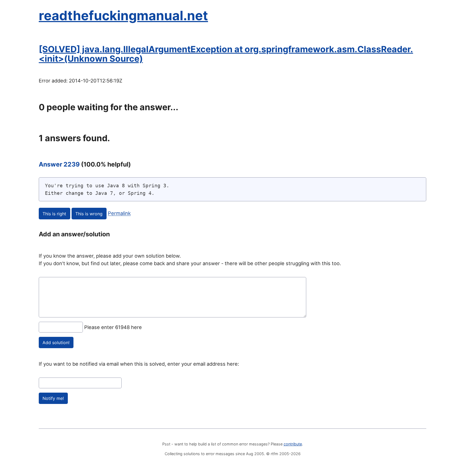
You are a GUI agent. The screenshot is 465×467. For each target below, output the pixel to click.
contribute (293, 444)
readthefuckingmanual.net (123, 15)
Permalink (119, 213)
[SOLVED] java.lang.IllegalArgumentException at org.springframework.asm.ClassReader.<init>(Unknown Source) (226, 54)
